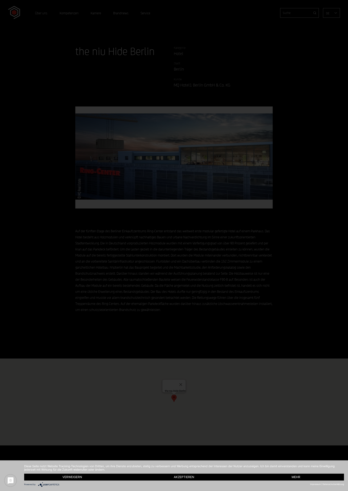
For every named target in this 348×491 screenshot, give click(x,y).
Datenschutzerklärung (333, 484)
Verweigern (72, 477)
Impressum (315, 484)
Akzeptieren (184, 477)
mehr (296, 477)
